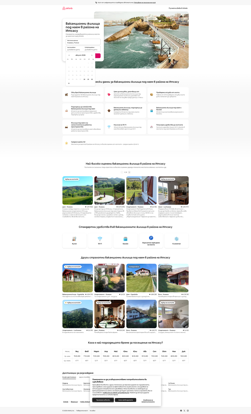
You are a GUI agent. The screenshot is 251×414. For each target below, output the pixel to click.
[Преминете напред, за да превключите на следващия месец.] (91, 55)
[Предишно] (121, 172)
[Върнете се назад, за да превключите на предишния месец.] (69, 55)
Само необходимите (125, 400)
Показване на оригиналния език (145, 2)
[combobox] (83, 43)
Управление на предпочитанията (148, 401)
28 (84, 79)
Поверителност (82, 411)
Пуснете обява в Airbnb (178, 8)
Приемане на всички (103, 400)
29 (88, 79)
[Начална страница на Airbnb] (67, 8)
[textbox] (74, 49)
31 (69, 83)
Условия (92, 411)
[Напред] (129, 172)
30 (92, 79)
